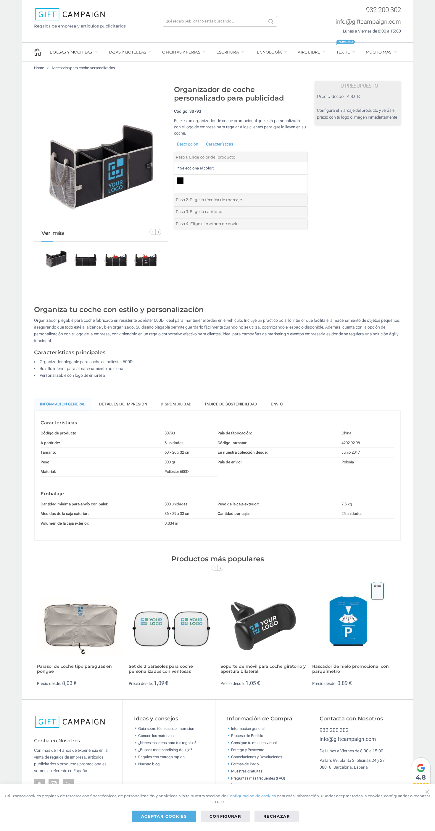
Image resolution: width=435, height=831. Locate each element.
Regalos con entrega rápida (161, 757)
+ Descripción (186, 144)
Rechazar (276, 816)
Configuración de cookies (251, 795)
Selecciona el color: (195, 168)
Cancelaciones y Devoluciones (256, 757)
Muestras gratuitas (246, 771)
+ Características (218, 144)
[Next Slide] (158, 232)
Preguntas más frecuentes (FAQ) (258, 778)
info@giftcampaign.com (368, 21)
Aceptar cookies (164, 816)
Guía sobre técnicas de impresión (166, 728)
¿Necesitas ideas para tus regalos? (167, 743)
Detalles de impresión (123, 404)
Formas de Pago (245, 764)
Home (39, 68)
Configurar (225, 816)
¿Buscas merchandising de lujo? (165, 750)
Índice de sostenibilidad (231, 404)
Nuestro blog (149, 764)
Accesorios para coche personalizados (83, 68)
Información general (248, 728)
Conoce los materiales (156, 735)
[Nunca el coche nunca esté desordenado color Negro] (101, 153)
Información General (63, 404)
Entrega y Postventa (247, 750)
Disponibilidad (176, 404)
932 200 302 (383, 10)
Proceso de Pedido (247, 735)
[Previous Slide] (152, 232)
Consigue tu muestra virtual (254, 743)
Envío (277, 404)
